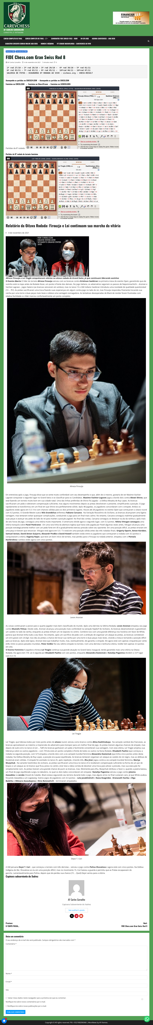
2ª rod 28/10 (31, 68)
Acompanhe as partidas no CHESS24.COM (21, 80)
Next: (134, 925)
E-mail (9, 982)
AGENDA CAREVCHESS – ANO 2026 (103, 38)
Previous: (12, 925)
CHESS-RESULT (86, 73)
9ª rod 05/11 (48, 70)
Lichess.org (69, 73)
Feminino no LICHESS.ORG (60, 84)
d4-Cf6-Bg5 (85, 38)
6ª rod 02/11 (14, 70)
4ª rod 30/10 (66, 68)
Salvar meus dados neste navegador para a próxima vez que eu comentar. (37, 998)
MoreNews (92, 1022)
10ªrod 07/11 (83, 70)
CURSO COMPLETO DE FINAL (13, 38)
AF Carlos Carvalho (14, 62)
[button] (147, 1019)
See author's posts (76, 910)
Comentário (11, 944)
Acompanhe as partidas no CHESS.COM (54, 80)
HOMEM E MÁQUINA (47, 43)
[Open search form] (148, 41)
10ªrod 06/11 (66, 70)
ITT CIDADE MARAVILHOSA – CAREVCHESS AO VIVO (74, 43)
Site (7, 990)
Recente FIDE (10, 51)
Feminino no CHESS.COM (15, 84)
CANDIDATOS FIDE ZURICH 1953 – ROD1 (64, 38)
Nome (9, 973)
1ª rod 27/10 (14, 68)
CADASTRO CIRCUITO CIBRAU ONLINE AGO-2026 (21, 43)
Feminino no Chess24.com (38, 84)
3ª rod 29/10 (48, 68)
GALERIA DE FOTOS (16, 73)
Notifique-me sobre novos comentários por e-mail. (25, 1002)
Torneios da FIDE (21, 51)
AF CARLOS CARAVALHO (14, 29)
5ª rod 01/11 (83, 68)
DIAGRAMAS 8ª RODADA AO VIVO (44, 73)
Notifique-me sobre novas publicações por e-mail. (27, 1006)
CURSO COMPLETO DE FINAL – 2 (35, 38)
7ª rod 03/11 (31, 70)
